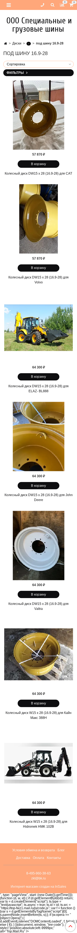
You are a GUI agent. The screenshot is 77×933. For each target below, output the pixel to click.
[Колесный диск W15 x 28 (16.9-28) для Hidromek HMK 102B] (38, 763)
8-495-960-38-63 (38, 873)
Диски (16, 43)
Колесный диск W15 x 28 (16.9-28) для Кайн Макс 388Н (38, 715)
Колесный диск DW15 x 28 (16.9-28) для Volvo (38, 280)
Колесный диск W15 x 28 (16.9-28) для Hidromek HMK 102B (38, 824)
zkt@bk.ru (38, 878)
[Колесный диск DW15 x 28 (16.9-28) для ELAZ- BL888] (38, 327)
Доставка (23, 858)
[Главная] (5, 43)
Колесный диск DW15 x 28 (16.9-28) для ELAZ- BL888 (38, 388)
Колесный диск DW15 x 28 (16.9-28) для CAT (38, 173)
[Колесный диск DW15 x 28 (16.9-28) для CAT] (38, 115)
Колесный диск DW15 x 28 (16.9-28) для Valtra (38, 606)
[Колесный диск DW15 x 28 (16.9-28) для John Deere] (38, 436)
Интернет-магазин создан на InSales (38, 886)
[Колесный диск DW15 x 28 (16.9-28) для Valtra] (38, 545)
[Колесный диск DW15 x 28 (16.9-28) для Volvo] (38, 219)
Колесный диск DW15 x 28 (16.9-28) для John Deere (39, 497)
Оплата (38, 858)
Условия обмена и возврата (33, 850)
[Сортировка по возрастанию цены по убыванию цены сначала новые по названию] (38, 64)
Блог (61, 850)
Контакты (54, 858)
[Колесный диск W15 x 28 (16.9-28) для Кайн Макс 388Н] (38, 654)
